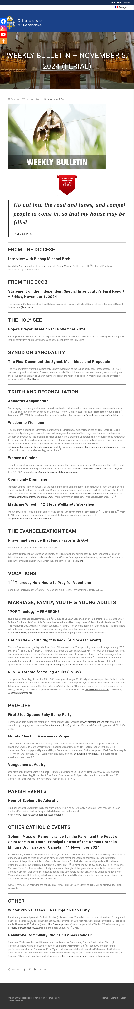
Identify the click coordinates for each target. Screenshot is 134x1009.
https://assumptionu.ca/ (59, 924)
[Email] (45, 970)
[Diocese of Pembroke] (23, 23)
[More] (3, 41)
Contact (114, 998)
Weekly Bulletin (58, 99)
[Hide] (1, 47)
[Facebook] (3, 21)
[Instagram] (3, 28)
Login (123, 998)
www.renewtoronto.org (97, 689)
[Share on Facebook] (25, 970)
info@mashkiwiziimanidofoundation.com (103, 415)
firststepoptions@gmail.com (65, 725)
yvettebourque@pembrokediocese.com (31, 632)
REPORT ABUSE (122, 2)
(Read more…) (28, 307)
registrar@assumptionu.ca (24, 927)
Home (105, 998)
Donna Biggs (35, 99)
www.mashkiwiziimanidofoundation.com (95, 447)
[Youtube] (3, 34)
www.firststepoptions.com (95, 722)
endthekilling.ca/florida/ (85, 754)
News (50, 99)
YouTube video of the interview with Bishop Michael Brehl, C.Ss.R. (52, 266)
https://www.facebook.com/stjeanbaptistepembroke (35, 814)
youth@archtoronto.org (20, 693)
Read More (33, 379)
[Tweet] (30, 970)
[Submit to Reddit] (35, 970)
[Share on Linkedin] (40, 970)
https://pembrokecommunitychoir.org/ (66, 956)
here (32, 661)
